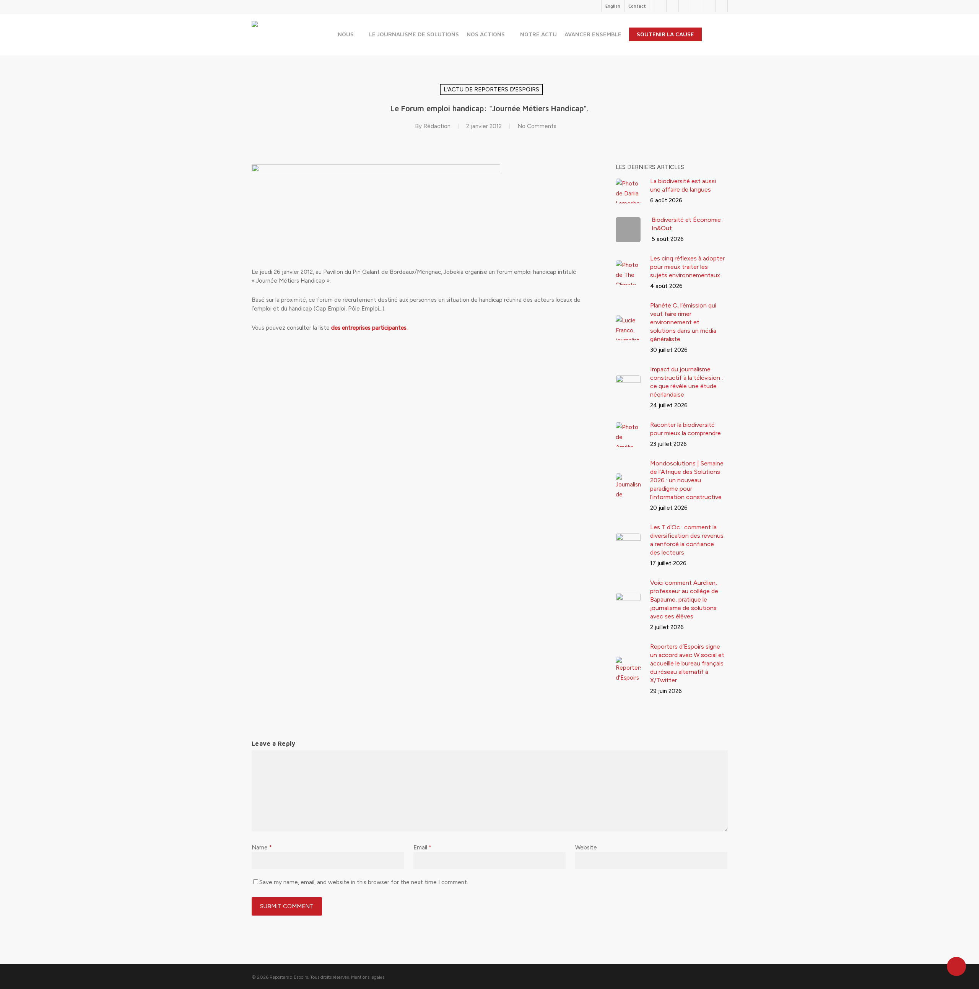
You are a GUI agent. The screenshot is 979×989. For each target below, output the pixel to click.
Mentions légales (367, 977)
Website (586, 847)
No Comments (536, 126)
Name (262, 847)
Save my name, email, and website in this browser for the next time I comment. (363, 882)
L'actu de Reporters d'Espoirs (491, 89)
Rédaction (436, 126)
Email (422, 847)
